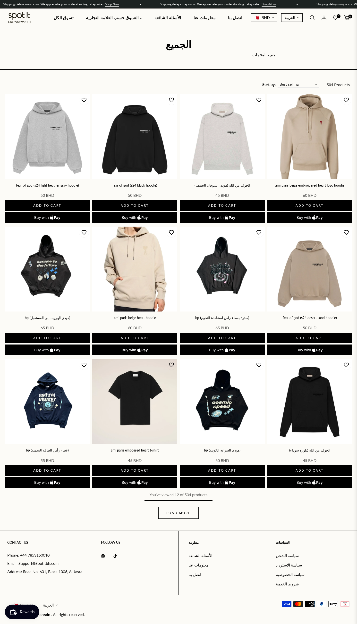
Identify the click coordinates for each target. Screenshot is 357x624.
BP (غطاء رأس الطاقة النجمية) (47, 450)
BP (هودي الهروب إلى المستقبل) (47, 318)
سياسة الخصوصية (290, 574)
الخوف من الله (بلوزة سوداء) (309, 450)
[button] (312, 17)
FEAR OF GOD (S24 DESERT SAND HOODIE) (310, 318)
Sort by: (269, 84)
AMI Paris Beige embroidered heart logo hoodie (309, 185)
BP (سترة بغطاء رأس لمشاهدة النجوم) (222, 318)
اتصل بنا (194, 574)
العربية (289, 17)
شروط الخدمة (287, 584)
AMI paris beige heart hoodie (135, 318)
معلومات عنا (198, 565)
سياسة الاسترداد (289, 565)
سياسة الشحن (287, 555)
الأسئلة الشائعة (200, 555)
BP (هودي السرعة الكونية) (222, 450)
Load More (178, 513)
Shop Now (91, 4)
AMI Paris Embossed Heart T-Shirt (135, 450)
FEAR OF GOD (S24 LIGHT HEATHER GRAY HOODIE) (47, 185)
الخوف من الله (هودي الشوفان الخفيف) (222, 185)
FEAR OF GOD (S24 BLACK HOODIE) (134, 185)
